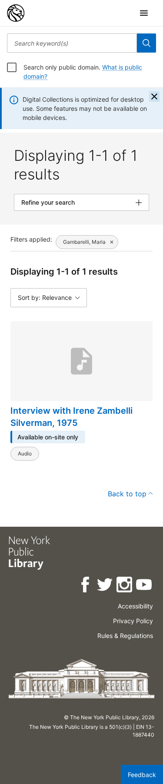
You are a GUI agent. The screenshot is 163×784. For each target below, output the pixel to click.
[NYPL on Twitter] (105, 586)
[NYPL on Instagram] (124, 586)
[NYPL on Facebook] (85, 586)
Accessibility (135, 606)
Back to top (127, 493)
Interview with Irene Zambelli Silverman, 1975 (71, 416)
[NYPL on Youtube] (144, 586)
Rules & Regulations (125, 635)
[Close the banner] (154, 96)
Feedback (142, 774)
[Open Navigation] (144, 13)
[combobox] (72, 43)
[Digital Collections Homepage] (15, 13)
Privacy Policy (133, 621)
